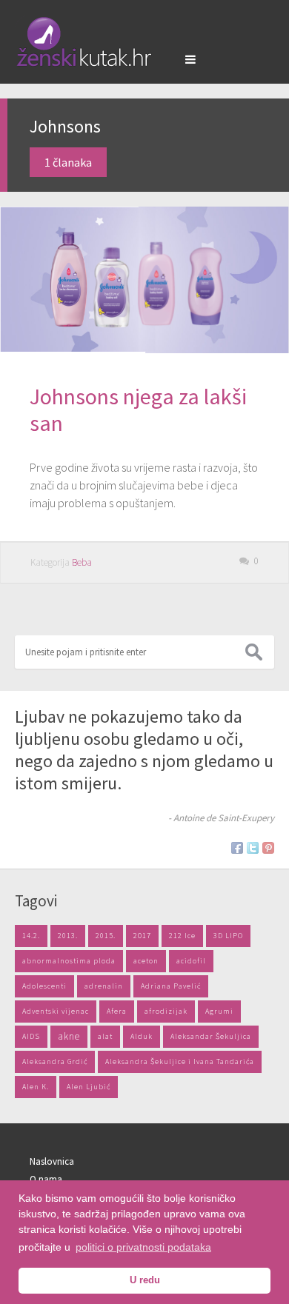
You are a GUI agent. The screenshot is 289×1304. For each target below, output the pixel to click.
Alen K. (35, 1086)
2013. (68, 935)
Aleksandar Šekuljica (210, 1036)
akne (69, 1036)
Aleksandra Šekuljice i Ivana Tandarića (179, 1061)
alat (105, 1036)
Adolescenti (44, 986)
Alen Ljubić (88, 1086)
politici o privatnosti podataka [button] (143, 1247)
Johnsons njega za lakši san (138, 409)
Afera (117, 1011)
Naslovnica (52, 1161)
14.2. (31, 935)
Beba (82, 562)
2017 (142, 935)
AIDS (31, 1036)
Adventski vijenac (55, 1011)
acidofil (191, 961)
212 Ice (182, 935)
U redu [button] (145, 1280)
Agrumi (219, 1011)
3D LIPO (228, 935)
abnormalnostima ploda (69, 961)
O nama (46, 1179)
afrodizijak (165, 1011)
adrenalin (103, 986)
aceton (146, 961)
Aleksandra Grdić (54, 1061)
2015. (106, 935)
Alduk (141, 1036)
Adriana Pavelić (171, 986)
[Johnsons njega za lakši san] (144, 280)
